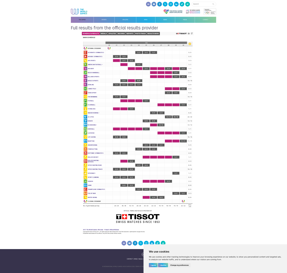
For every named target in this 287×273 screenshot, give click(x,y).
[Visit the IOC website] (210, 11)
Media (185, 19)
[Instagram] (170, 4)
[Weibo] (187, 4)
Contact (205, 19)
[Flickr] (148, 4)
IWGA (145, 19)
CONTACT (130, 259)
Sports (104, 19)
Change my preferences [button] (179, 265)
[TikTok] (182, 4)
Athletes (125, 19)
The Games (82, 19)
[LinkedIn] (176, 4)
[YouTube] (154, 4)
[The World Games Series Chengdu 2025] (193, 12)
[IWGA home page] (79, 12)
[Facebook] (159, 4)
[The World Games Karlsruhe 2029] (172, 11)
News (165, 19)
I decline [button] (163, 265)
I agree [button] (153, 265)
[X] (165, 4)
